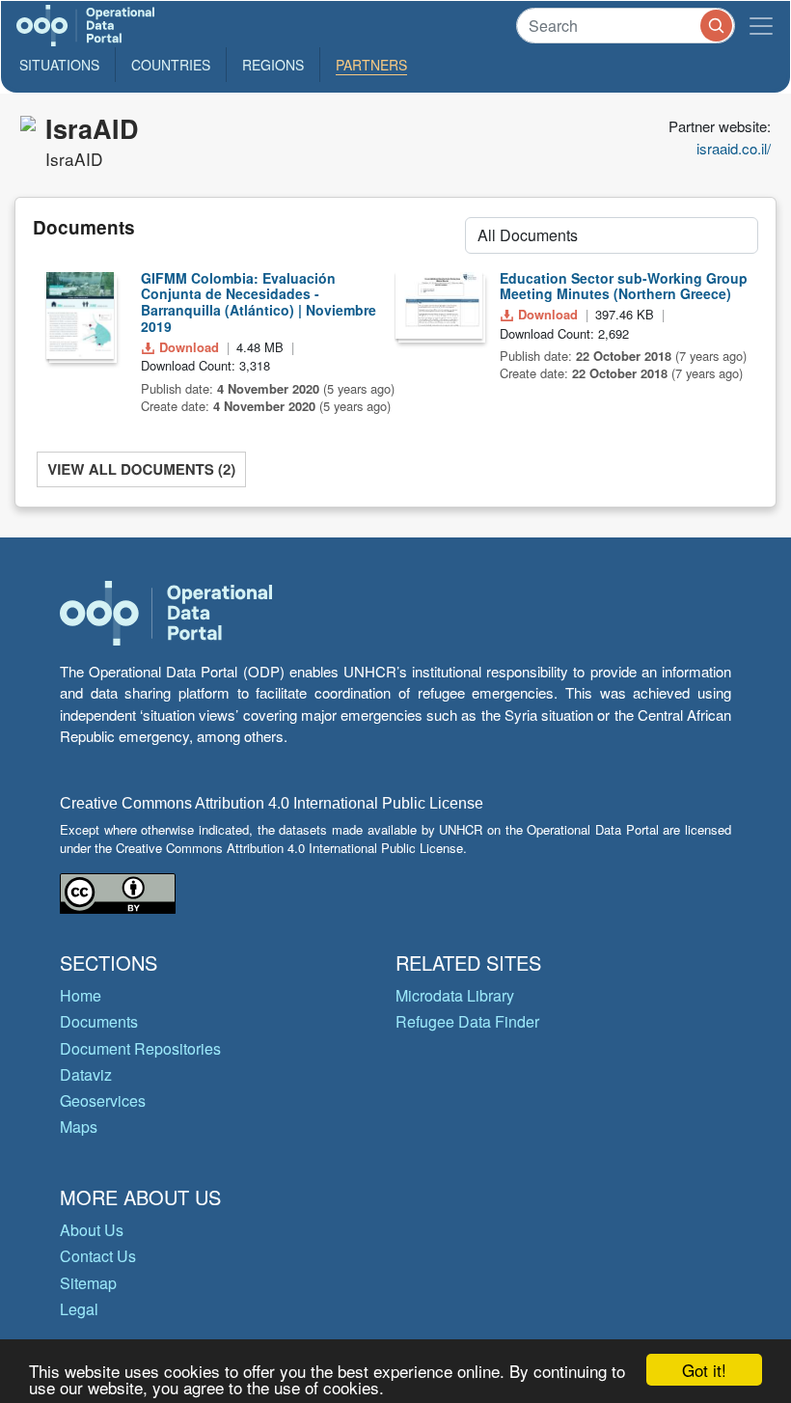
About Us (91, 1230)
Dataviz (86, 1074)
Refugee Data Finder (467, 1021)
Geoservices (103, 1100)
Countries (170, 64)
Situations (59, 64)
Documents (99, 1021)
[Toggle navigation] (761, 25)
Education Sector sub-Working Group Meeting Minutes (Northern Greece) (624, 286)
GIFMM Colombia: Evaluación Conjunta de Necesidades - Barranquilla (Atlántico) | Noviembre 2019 (258, 302)
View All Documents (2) (141, 469)
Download (189, 347)
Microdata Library (455, 995)
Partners (371, 64)
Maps (78, 1126)
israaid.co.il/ (733, 148)
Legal (79, 1309)
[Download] (80, 315)
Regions (273, 64)
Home (80, 995)
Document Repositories (140, 1048)
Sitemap (88, 1283)
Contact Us (98, 1256)
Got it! (704, 1370)
